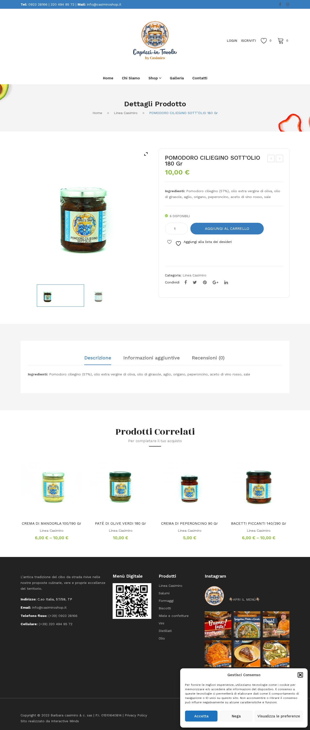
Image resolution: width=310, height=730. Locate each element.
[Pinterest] (205, 282)
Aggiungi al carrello (227, 228)
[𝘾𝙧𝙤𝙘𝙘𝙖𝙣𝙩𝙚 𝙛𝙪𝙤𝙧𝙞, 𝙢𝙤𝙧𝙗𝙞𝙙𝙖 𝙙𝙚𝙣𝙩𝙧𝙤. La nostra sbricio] (247, 653)
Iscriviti (248, 40)
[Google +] (215, 282)
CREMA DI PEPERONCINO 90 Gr (189, 523)
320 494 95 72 (62, 4)
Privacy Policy (136, 715)
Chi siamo (131, 78)
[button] (300, 674)
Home (108, 78)
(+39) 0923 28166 (63, 616)
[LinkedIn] (226, 282)
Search (75, 40)
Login (232, 40)
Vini (161, 623)
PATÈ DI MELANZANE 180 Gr (271, 159)
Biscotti (165, 608)
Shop (153, 78)
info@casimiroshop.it (104, 4)
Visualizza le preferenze (278, 716)
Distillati (165, 631)
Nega (236, 716)
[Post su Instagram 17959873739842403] (276, 624)
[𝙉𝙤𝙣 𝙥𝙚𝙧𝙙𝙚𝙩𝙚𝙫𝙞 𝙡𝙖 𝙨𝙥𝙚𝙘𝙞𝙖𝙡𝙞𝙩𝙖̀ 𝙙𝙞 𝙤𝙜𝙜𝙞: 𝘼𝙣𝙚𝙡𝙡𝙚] (218, 653)
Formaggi (166, 601)
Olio (162, 638)
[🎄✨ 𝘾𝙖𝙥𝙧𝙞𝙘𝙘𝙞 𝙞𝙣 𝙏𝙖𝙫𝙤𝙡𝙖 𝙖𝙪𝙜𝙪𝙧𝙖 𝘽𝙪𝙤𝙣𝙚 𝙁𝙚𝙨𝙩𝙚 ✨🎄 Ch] (218, 624)
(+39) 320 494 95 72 (55, 624)
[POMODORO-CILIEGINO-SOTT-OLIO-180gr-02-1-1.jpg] (111, 295)
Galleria (177, 78)
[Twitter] (195, 282)
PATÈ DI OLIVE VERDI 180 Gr (120, 523)
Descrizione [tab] (97, 358)
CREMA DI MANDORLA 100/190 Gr (51, 523)
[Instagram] (287, 5)
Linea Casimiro (126, 113)
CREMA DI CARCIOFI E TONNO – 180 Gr (279, 159)
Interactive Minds (65, 721)
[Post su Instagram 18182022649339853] (247, 624)
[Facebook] (280, 5)
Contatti (199, 78)
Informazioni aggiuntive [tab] (151, 358)
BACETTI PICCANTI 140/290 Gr (258, 523)
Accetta (201, 716)
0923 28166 (37, 4)
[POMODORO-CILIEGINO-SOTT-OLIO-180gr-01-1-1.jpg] (60, 295)
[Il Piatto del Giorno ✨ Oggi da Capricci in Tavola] (276, 653)
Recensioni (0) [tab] (208, 358)
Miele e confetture (174, 616)
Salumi (164, 593)
